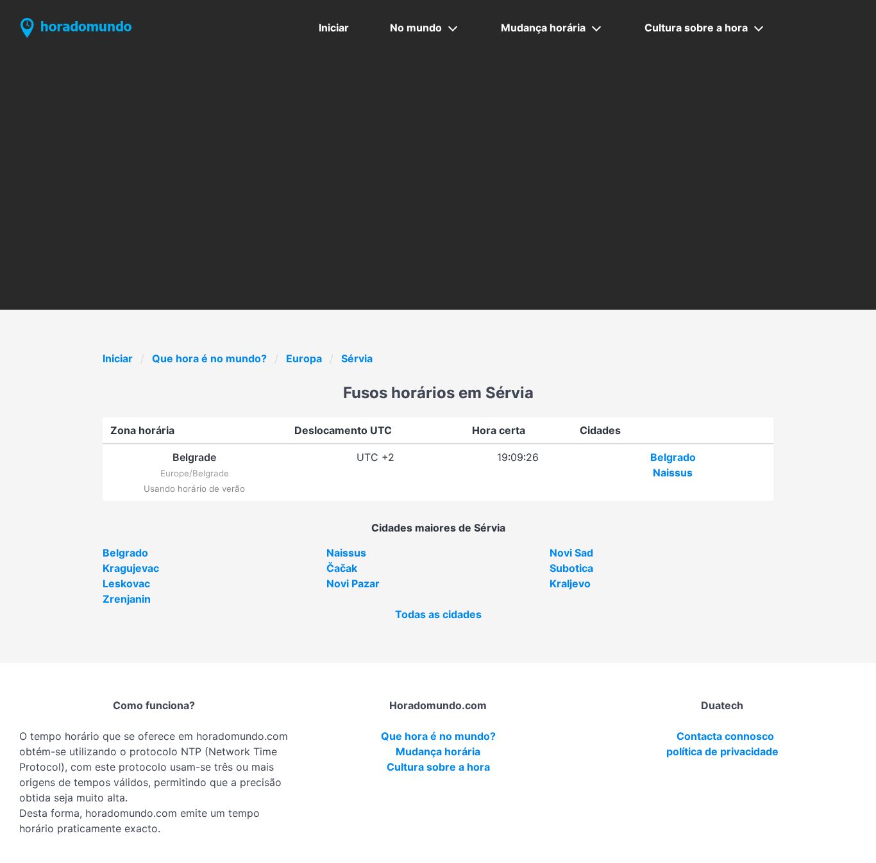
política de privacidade (722, 751)
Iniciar (334, 27)
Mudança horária (543, 27)
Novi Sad (571, 552)
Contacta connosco (725, 736)
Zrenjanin (127, 598)
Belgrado (673, 457)
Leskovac (126, 583)
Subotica (571, 568)
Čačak (341, 568)
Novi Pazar (353, 583)
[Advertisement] (438, 152)
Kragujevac (131, 568)
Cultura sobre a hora (696, 27)
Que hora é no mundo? (209, 358)
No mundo (416, 27)
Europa (304, 358)
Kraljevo (570, 583)
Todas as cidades (438, 614)
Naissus (673, 472)
